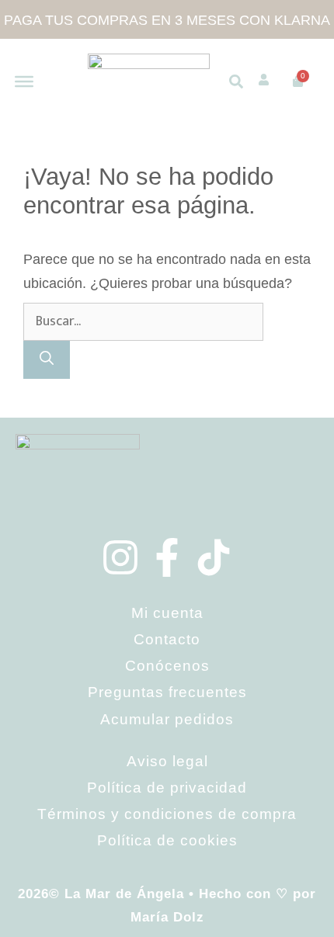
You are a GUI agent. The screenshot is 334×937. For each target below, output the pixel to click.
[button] (236, 81)
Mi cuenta (167, 613)
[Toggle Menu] (24, 80)
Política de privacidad (167, 787)
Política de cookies (167, 840)
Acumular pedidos (167, 719)
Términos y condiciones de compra (167, 814)
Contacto (167, 639)
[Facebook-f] (167, 557)
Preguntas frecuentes (167, 692)
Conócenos (167, 666)
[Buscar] (46, 360)
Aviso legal (167, 761)
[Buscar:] (143, 320)
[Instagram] (120, 557)
